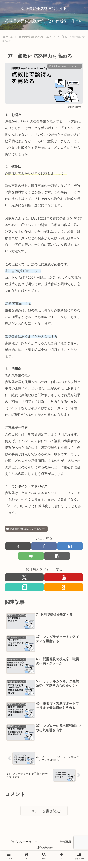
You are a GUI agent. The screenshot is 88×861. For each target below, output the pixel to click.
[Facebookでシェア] (44, 546)
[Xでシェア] (18, 546)
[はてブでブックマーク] (70, 546)
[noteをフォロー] (24, 587)
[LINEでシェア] (31, 556)
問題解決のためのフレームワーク (28, 528)
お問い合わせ (44, 847)
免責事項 (65, 841)
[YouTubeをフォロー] (63, 577)
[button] (57, 556)
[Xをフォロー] (24, 577)
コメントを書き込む (44, 811)
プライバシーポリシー (23, 841)
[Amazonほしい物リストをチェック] (63, 587)
